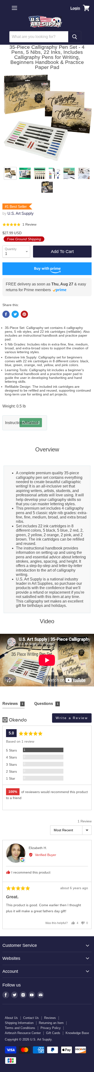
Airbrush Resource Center (23, 1033)
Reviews (50, 1018)
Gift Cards (53, 1033)
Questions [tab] (46, 704)
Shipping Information (19, 1023)
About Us (11, 1018)
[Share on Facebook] (6, 314)
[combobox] (38, 36)
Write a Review (72, 718)
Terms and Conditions (20, 1028)
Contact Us (31, 1018)
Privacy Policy (50, 1028)
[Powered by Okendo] (14, 720)
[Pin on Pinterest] (24, 314)
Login (75, 8)
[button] (19, 224)
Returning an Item (51, 1023)
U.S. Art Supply (20, 213)
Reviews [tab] (12, 704)
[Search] (74, 36)
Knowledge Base (77, 1033)
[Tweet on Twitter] (15, 314)
